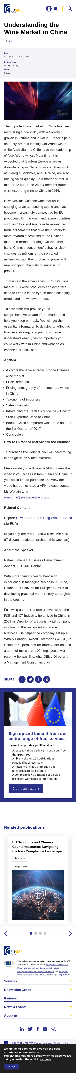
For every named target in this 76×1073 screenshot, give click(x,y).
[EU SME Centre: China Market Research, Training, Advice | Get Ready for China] (13, 8)
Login (68, 951)
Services (10, 981)
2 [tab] (35, 933)
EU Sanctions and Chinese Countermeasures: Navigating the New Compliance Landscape (37, 846)
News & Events (15, 1007)
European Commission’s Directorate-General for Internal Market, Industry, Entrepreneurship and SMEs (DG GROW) (42, 968)
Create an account (25, 788)
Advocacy (20, 858)
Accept (12, 1066)
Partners (10, 998)
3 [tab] (40, 933)
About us (11, 1015)
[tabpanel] (38, 880)
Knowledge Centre (18, 989)
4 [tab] (45, 933)
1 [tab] (31, 933)
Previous (5, 933)
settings (45, 1059)
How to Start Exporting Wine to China (44, 518)
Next (70, 933)
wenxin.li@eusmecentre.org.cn (27, 497)
